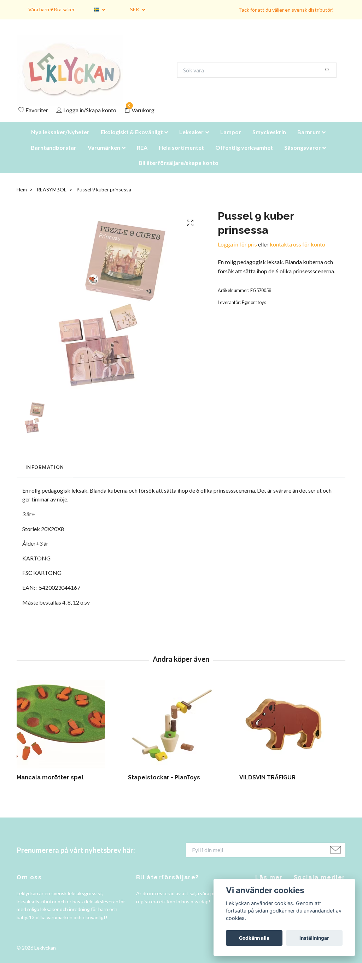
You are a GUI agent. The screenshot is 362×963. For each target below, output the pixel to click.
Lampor (230, 140)
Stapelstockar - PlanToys (164, 786)
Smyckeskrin (269, 140)
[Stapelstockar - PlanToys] (181, 733)
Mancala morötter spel (50, 786)
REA (142, 156)
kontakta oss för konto (297, 253)
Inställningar (314, 938)
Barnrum (309, 140)
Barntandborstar (53, 156)
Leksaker (191, 140)
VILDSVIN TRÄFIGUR (267, 786)
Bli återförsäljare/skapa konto (178, 171)
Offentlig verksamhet (244, 156)
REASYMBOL (51, 198)
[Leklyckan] (76, 74)
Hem (22, 198)
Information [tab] (44, 476)
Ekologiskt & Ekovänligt (132, 140)
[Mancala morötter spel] (70, 733)
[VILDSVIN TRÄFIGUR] (292, 733)
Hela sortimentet (181, 156)
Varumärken (104, 156)
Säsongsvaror (302, 156)
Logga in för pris (237, 253)
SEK (135, 9)
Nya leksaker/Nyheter (60, 140)
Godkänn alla (254, 938)
